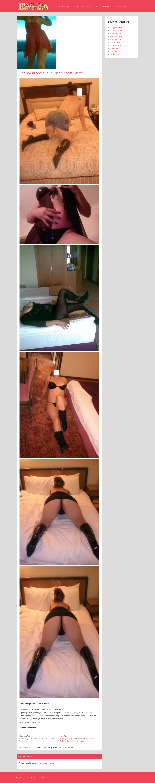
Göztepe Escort (102, 6)
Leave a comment (68, 748)
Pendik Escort (115, 51)
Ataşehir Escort (83, 6)
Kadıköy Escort (64, 6)
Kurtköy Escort (116, 45)
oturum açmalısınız (46, 763)
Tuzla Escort (115, 54)
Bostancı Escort (121, 6)
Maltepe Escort (116, 48)
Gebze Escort (115, 33)
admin (39, 748)
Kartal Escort (115, 42)
